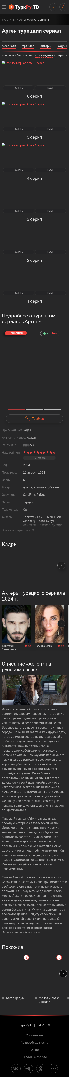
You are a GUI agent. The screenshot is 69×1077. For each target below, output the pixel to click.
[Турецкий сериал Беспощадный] (16, 973)
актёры (45, 46)
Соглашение (34, 1035)
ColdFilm (18, 88)
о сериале (9, 46)
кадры (62, 46)
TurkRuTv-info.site (34, 1057)
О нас (35, 1050)
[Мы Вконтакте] (16, 1068)
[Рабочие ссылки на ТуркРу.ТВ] (53, 1068)
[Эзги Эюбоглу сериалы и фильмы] (49, 624)
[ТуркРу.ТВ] (24, 7)
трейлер (28, 46)
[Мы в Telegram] (28, 1068)
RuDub (50, 88)
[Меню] (4, 7)
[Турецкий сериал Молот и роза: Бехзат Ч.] (49, 973)
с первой (60, 55)
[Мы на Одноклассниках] (40, 1068)
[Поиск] (53, 7)
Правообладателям (35, 1042)
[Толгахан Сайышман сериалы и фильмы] (16, 624)
